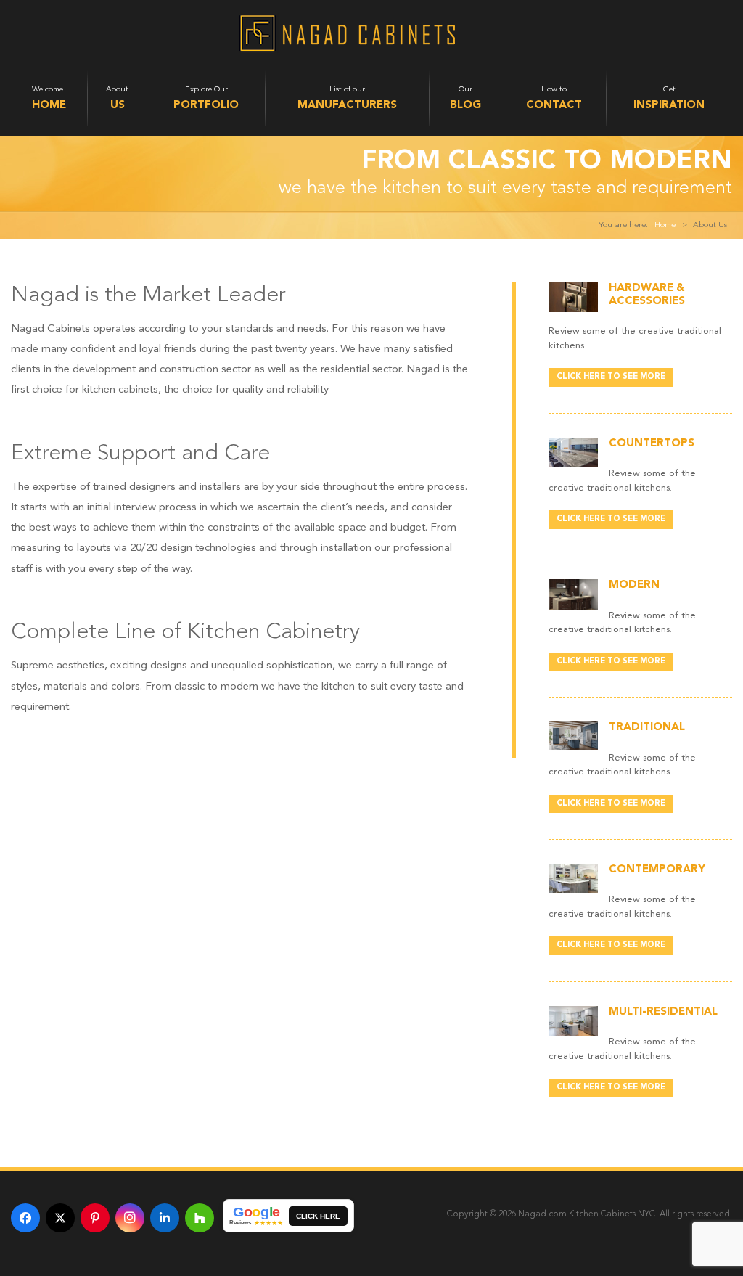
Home (665, 225)
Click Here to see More (611, 378)
